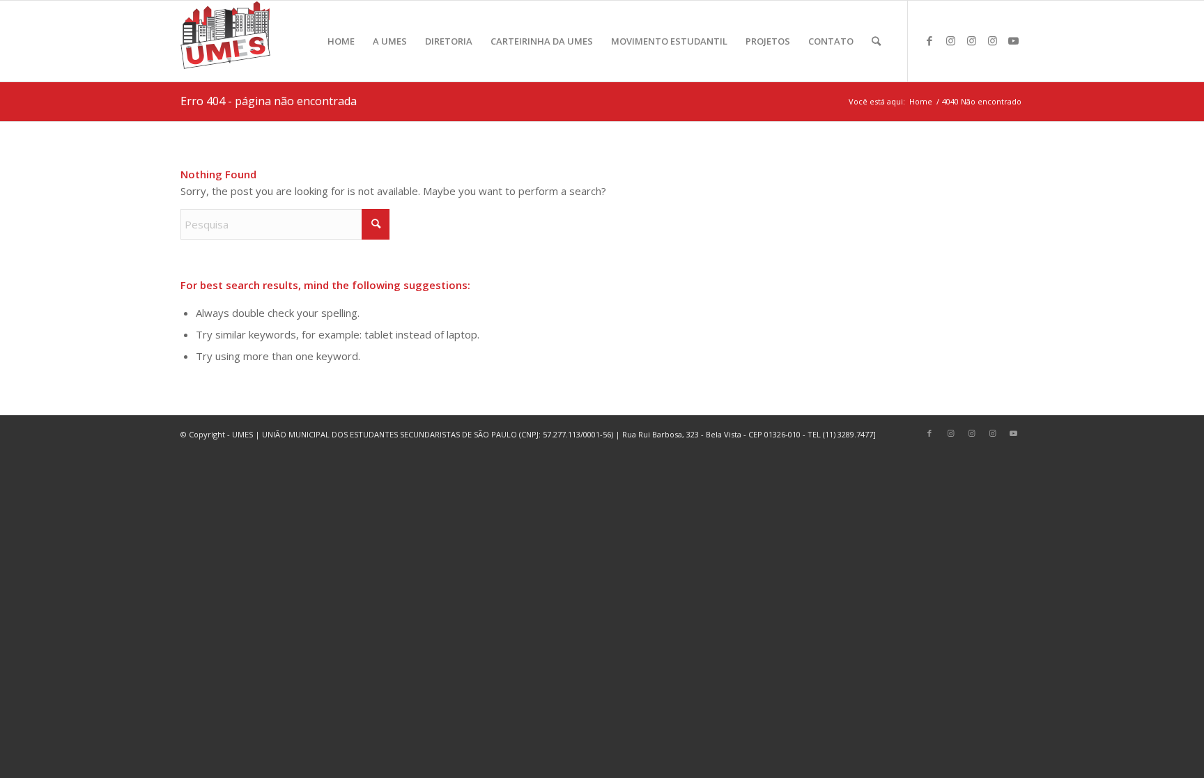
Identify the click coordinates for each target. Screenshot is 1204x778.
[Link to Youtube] (1013, 40)
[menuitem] (341, 41)
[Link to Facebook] (929, 40)
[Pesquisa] (876, 41)
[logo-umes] (225, 41)
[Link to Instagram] (950, 40)
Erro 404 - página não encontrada (268, 101)
